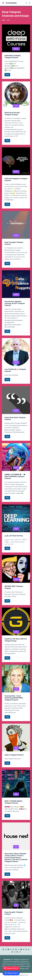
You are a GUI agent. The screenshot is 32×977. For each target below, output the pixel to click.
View (8, 75)
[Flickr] (11, 949)
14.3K (16, 362)
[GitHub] (13, 949)
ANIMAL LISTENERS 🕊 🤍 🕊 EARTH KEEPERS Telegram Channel (15, 476)
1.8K (16, 748)
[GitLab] (14, 952)
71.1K (16, 106)
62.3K (16, 171)
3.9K (16, 632)
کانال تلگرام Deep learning (14, 536)
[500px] (19, 952)
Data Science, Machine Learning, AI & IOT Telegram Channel (15, 303)
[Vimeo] (23, 949)
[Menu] (29, 3)
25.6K (16, 294)
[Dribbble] (12, 952)
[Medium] (5, 949)
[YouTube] (8, 949)
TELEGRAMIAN (11, 3)
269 (16, 794)
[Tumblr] (21, 949)
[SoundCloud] (18, 949)
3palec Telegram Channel (14, 755)
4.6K (16, 579)
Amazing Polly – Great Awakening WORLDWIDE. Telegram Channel (14, 698)
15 (16, 905)
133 (16, 847)
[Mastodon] (17, 952)
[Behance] (3, 949)
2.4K (16, 689)
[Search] (26, 3)
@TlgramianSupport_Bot (21, 968)
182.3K (16, 48)
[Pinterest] (16, 949)
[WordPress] (26, 949)
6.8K (16, 467)
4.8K (16, 528)
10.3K (16, 410)
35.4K (16, 235)
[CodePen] (28, 949)
